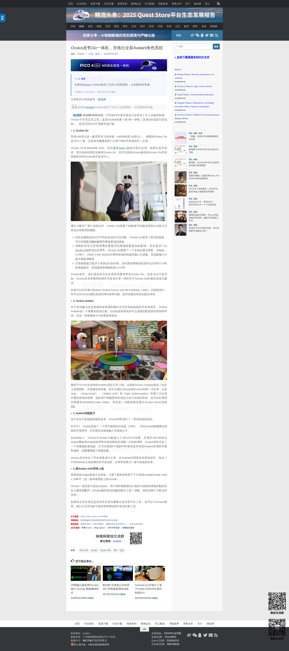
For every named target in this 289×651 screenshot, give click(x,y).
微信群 (197, 3)
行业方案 (109, 3)
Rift (73, 406)
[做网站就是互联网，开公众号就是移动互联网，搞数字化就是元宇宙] (181, 217)
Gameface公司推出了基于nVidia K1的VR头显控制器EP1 (148, 589)
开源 (160, 26)
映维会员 (136, 3)
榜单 (195, 26)
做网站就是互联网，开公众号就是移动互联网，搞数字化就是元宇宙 (203, 218)
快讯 (81, 26)
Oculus (87, 84)
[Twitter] (207, 35)
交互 (134, 26)
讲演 (107, 26)
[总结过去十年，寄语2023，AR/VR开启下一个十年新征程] (181, 203)
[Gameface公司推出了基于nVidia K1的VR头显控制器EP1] (150, 573)
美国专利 (122, 3)
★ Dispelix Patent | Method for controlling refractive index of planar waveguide (194, 105)
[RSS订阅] (216, 35)
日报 (72, 26)
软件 (142, 26)
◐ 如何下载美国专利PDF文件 (192, 57)
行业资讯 (82, 3)
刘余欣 (81, 54)
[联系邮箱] (211, 35)
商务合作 (176, 3)
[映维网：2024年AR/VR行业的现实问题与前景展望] (181, 164)
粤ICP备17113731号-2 (95, 640)
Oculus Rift (82, 250)
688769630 (173, 644)
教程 (186, 26)
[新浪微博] (192, 35)
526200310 (173, 640)
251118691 (170, 637)
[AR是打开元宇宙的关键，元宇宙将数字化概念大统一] (181, 230)
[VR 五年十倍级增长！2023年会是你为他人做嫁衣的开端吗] (181, 190)
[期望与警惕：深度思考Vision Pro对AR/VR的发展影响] (181, 177)
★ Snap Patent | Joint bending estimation (194, 95)
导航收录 (163, 3)
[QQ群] (202, 35)
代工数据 (149, 3)
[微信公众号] (197, 35)
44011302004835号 (98, 644)
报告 (116, 26)
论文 (177, 26)
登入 (207, 3)
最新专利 (178, 69)
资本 (125, 26)
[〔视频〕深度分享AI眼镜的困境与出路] (181, 138)
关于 (187, 3)
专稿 (203, 26)
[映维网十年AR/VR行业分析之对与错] (181, 151)
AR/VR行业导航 (172, 633)
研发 (151, 26)
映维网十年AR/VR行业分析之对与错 (119, 35)
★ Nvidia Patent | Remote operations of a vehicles (194, 76)
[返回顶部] (144, 629)
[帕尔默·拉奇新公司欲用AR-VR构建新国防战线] (118, 573)
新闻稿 (213, 26)
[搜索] (218, 4)
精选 (99, 26)
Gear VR (124, 148)
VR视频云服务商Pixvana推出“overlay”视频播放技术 (85, 589)
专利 (168, 26)
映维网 (102, 99)
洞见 (90, 26)
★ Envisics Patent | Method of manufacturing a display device (197, 117)
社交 (90, 307)
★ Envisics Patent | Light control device (193, 86)
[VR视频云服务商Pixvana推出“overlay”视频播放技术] (86, 573)
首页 (70, 3)
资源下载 (95, 3)
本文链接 (114, 520)
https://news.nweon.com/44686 (94, 516)
